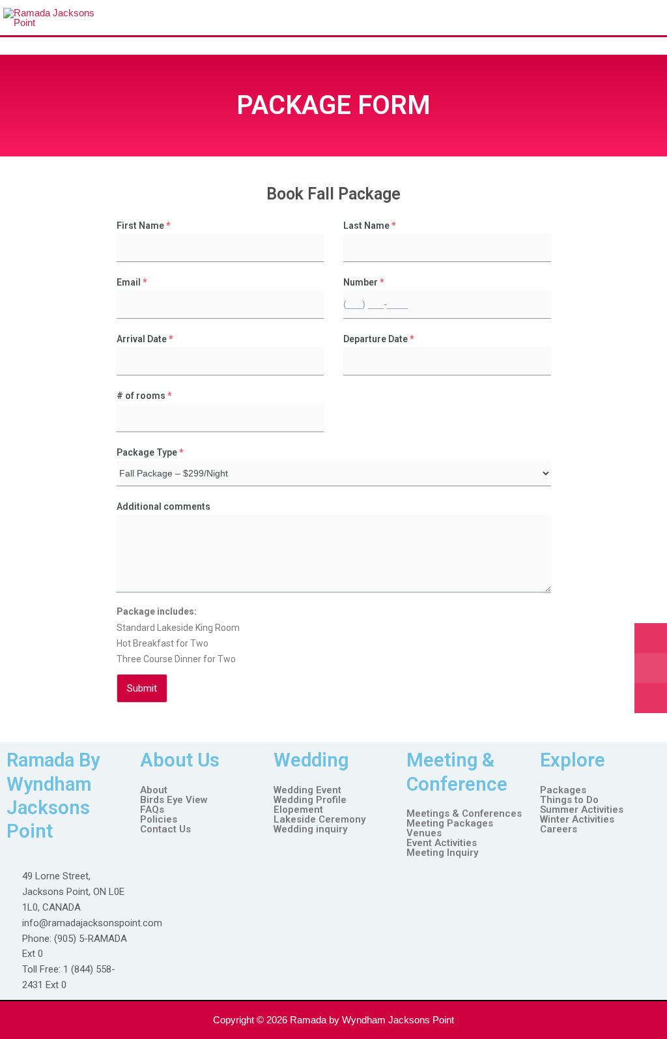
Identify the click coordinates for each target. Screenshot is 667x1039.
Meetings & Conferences (464, 814)
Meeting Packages (449, 823)
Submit (142, 688)
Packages (563, 790)
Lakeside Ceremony (319, 820)
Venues (424, 833)
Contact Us (165, 829)
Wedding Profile (310, 800)
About (153, 790)
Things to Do (569, 800)
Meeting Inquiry (442, 853)
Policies (158, 820)
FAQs (152, 810)
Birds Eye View (174, 800)
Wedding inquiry (310, 829)
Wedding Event (307, 790)
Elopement (298, 810)
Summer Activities (581, 810)
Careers (558, 829)
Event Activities (441, 843)
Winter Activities (577, 820)
